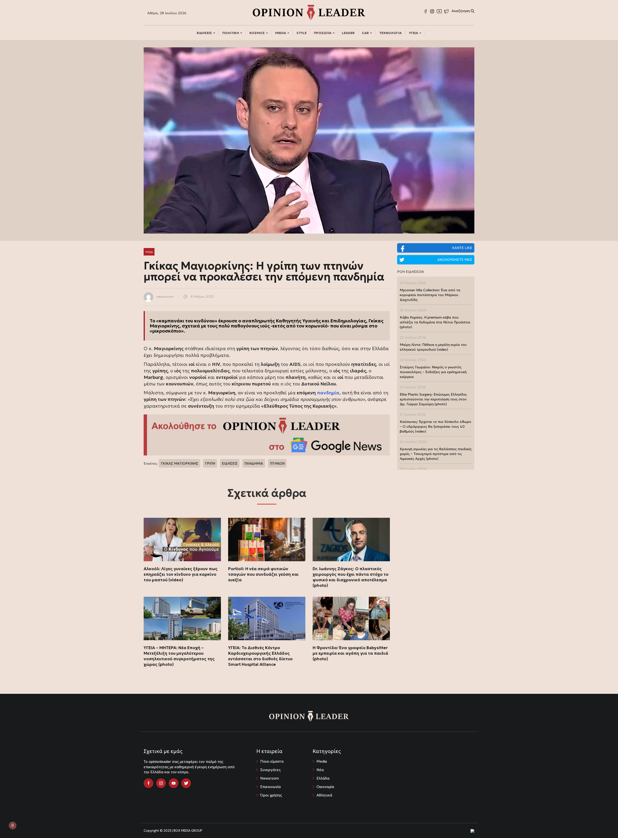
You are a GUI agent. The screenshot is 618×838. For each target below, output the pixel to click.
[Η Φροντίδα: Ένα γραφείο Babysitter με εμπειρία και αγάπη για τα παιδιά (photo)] (351, 618)
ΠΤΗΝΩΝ (277, 463)
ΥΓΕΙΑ (414, 33)
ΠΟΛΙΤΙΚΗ (231, 33)
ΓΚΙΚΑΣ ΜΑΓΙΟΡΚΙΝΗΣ (179, 463)
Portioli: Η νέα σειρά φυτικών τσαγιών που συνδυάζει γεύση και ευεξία (263, 574)
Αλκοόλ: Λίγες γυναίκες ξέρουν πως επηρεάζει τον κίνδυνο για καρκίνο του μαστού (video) (181, 574)
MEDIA (281, 33)
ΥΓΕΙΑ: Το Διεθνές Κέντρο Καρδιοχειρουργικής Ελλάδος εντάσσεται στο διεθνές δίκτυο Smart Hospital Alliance (260, 656)
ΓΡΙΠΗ (210, 463)
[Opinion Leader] (309, 12)
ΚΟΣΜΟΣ (257, 33)
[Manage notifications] (12, 825)
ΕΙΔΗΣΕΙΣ (205, 33)
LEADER (348, 33)
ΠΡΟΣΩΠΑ (323, 33)
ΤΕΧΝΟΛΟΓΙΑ (390, 33)
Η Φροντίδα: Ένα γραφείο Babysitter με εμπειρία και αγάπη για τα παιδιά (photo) (350, 653)
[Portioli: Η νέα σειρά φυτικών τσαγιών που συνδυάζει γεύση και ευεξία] (266, 539)
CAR (366, 33)
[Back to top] (603, 823)
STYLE (301, 33)
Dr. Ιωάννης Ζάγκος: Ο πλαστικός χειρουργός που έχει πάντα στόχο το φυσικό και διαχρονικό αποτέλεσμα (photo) (350, 577)
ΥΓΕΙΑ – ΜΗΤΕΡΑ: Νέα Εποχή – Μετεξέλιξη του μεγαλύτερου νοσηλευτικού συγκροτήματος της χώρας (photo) (179, 656)
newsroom (165, 296)
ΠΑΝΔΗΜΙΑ (253, 463)
